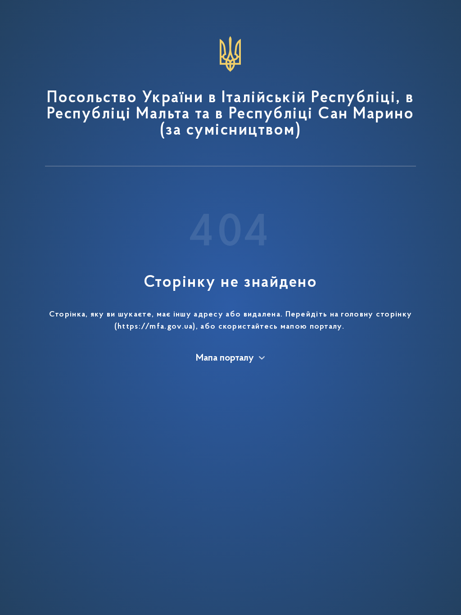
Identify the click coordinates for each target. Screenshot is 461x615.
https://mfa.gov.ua (155, 327)
